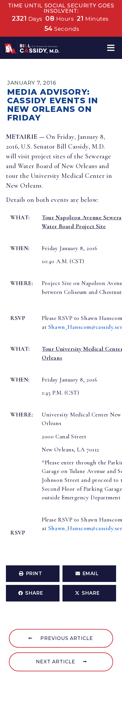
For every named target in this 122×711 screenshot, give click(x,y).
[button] (111, 48)
